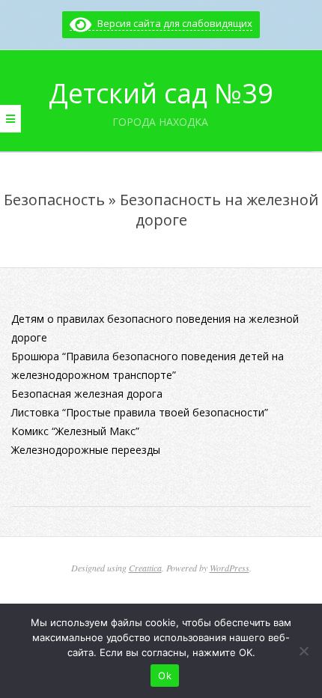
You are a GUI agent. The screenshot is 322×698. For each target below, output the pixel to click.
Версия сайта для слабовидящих (172, 23)
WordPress (229, 568)
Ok (164, 676)
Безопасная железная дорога (86, 393)
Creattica (145, 568)
